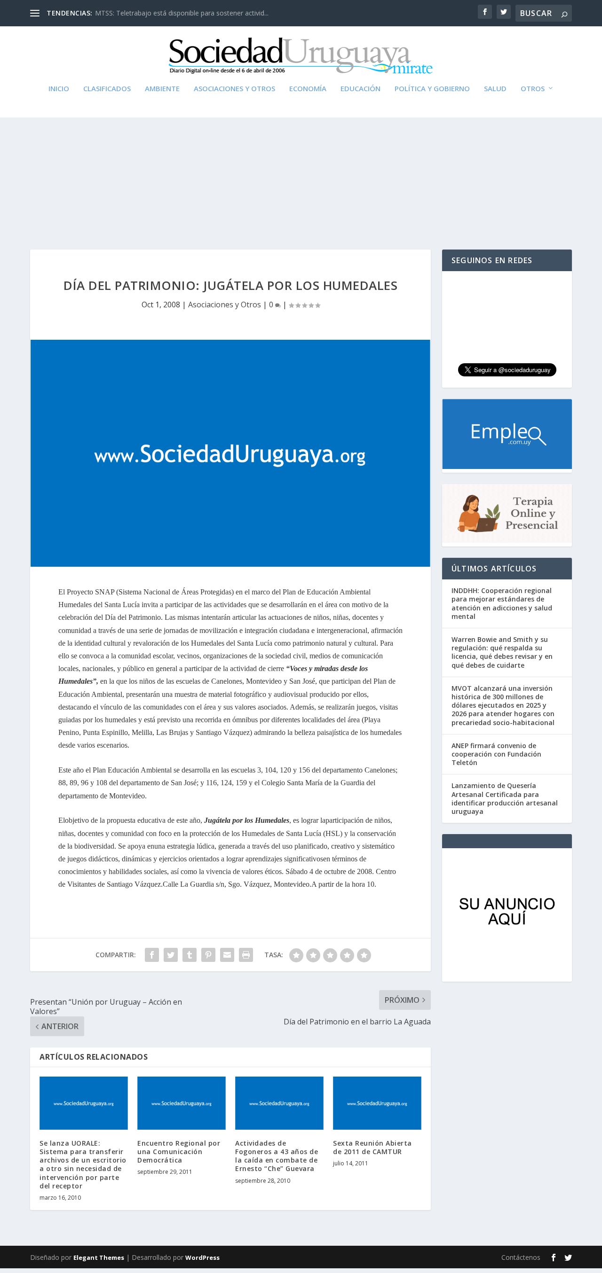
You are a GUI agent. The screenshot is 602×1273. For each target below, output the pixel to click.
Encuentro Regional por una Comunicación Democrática (178, 1151)
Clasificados (107, 89)
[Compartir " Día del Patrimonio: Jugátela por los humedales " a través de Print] (246, 954)
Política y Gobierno (432, 89)
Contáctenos (520, 1257)
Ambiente (162, 89)
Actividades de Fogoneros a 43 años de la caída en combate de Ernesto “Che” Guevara (276, 1156)
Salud (495, 89)
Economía (307, 89)
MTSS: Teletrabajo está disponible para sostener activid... (182, 12)
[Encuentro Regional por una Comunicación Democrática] (181, 1103)
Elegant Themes (98, 1257)
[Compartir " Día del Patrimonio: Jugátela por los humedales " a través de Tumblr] (189, 954)
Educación (360, 89)
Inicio (58, 89)
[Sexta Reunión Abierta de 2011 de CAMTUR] (377, 1103)
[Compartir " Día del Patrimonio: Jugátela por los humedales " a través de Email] (227, 954)
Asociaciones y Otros (234, 89)
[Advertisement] (301, 160)
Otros (533, 89)
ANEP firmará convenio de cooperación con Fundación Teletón (496, 754)
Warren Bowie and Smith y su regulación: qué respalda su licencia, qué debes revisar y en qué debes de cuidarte (502, 652)
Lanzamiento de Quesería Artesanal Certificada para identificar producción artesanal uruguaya (505, 798)
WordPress (202, 1257)
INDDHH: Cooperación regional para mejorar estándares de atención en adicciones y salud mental (502, 603)
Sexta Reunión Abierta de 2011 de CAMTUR (372, 1147)
